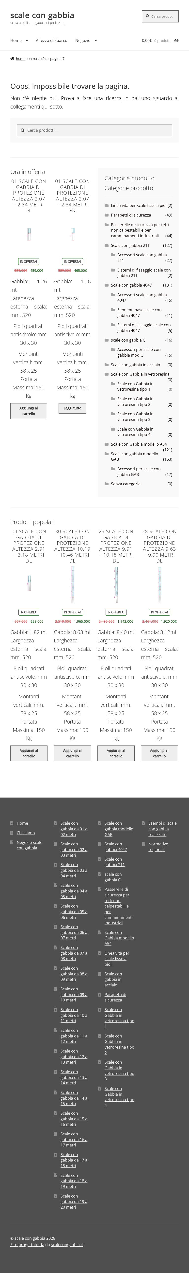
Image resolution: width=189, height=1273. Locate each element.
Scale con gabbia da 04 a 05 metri (74, 891)
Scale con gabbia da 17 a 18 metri (74, 1160)
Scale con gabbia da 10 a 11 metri (74, 1015)
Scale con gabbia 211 (130, 245)
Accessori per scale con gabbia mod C (139, 352)
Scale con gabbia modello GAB (119, 828)
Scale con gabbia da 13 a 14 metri (74, 1077)
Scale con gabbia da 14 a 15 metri (74, 1098)
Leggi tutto (72, 408)
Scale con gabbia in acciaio (135, 364)
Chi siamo (26, 833)
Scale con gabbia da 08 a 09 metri (74, 973)
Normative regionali (158, 846)
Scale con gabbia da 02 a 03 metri (74, 849)
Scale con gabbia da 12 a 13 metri (74, 1056)
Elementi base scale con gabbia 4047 (139, 312)
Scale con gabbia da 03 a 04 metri (74, 870)
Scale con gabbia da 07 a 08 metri (74, 953)
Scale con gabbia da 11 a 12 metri (74, 1036)
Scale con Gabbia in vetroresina (140, 374)
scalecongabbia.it (67, 1244)
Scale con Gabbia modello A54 (139, 444)
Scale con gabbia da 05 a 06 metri (74, 911)
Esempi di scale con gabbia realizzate (162, 828)
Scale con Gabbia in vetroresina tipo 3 (135, 416)
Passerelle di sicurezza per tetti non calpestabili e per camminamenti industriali (140, 230)
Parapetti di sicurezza (131, 215)
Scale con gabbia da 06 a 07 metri (74, 932)
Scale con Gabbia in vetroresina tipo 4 (135, 431)
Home (16, 40)
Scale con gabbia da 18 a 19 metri (74, 1181)
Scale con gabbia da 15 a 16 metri (74, 1118)
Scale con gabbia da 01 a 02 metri (74, 828)
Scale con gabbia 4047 (131, 285)
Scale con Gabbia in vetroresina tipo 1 (135, 386)
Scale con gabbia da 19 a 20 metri (74, 1201)
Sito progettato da (27, 1244)
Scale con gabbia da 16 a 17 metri (74, 1139)
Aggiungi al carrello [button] (28, 411)
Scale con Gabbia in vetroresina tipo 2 (135, 401)
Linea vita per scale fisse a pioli (139, 205)
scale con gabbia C (128, 340)
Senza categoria (126, 484)
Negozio (83, 40)
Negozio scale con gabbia (29, 845)
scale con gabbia (42, 15)
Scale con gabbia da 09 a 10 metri (74, 994)
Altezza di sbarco (51, 40)
